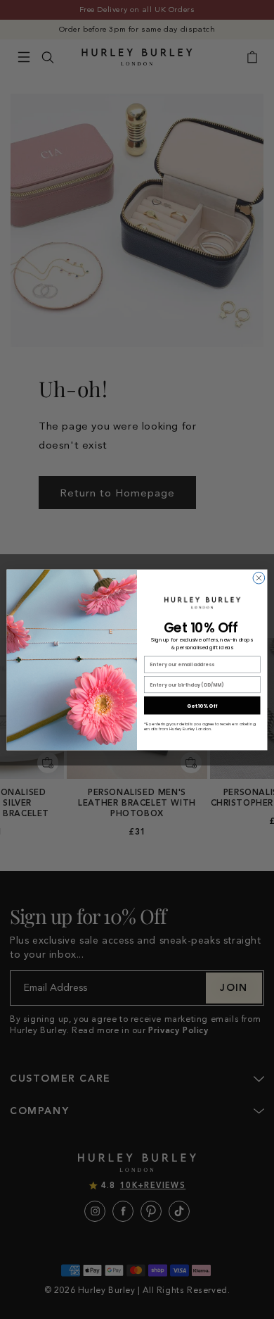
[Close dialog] (259, 578)
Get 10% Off (202, 704)
